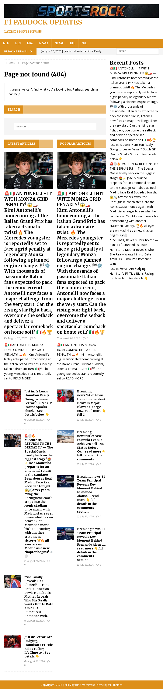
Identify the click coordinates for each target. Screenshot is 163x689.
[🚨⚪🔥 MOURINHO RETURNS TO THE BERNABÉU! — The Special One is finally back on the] (12, 440)
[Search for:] (137, 51)
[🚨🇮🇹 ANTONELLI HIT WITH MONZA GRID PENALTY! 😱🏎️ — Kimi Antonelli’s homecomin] (28, 170)
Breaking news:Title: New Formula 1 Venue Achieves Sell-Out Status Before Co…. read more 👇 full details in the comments (91, 445)
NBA (30, 43)
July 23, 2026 (87, 419)
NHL (84, 43)
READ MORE (22, 378)
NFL (72, 43)
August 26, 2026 (17, 338)
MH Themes (115, 685)
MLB (6, 43)
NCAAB (43, 43)
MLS (18, 43)
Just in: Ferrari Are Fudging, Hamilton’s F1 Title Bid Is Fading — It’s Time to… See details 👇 (38, 646)
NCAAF (59, 43)
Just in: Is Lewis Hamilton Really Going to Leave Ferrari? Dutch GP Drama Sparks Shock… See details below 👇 (38, 403)
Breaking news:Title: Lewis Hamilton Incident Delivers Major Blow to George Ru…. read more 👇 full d (91, 403)
